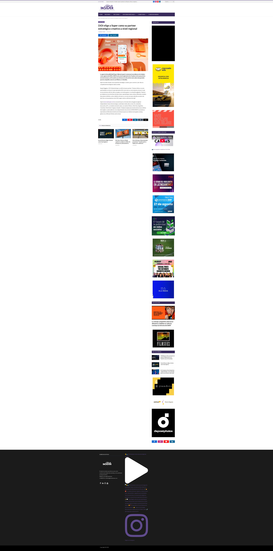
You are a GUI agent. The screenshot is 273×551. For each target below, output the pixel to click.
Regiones (107, 14)
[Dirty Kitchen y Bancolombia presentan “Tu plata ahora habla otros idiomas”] (140, 133)
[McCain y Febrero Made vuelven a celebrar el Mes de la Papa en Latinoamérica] (123, 133)
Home (101, 14)
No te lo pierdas (157, 351)
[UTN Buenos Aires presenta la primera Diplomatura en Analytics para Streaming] (155, 357)
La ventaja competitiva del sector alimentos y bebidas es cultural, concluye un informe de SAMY (162, 323)
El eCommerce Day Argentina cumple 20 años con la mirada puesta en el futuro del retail (167, 372)
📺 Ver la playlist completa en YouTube (161, 149)
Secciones (116, 14)
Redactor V (102, 31)
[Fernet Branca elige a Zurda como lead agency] (106, 133)
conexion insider (153, 14)
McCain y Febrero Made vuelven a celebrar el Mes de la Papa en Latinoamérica (122, 142)
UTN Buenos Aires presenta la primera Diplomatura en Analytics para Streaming (167, 357)
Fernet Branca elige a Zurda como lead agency (105, 141)
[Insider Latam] (107, 8)
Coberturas (141, 14)
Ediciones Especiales (129, 14)
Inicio (99, 18)
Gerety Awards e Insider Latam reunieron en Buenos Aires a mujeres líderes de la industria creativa (122, 1)
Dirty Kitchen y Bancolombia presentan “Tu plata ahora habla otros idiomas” (140, 142)
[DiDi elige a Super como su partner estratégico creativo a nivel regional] (123, 54)
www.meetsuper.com (109, 101)
